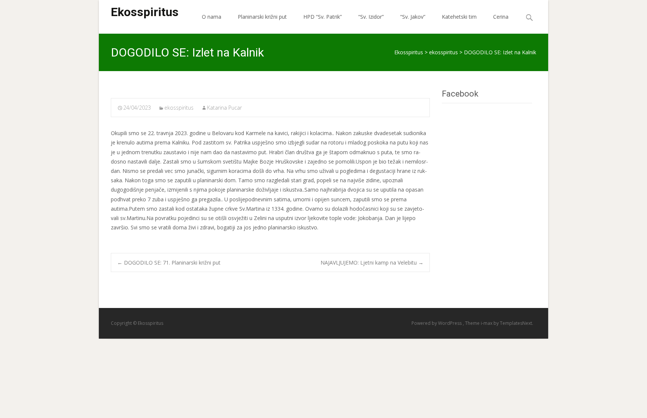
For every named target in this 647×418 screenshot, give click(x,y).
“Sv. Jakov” (412, 16)
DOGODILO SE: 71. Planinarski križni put (169, 262)
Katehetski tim (459, 16)
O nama (211, 16)
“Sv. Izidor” (371, 16)
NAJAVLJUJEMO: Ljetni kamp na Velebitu (372, 262)
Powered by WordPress (437, 323)
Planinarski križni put (262, 16)
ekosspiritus (179, 107)
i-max (487, 323)
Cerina (500, 16)
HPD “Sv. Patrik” (322, 16)
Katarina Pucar (224, 107)
